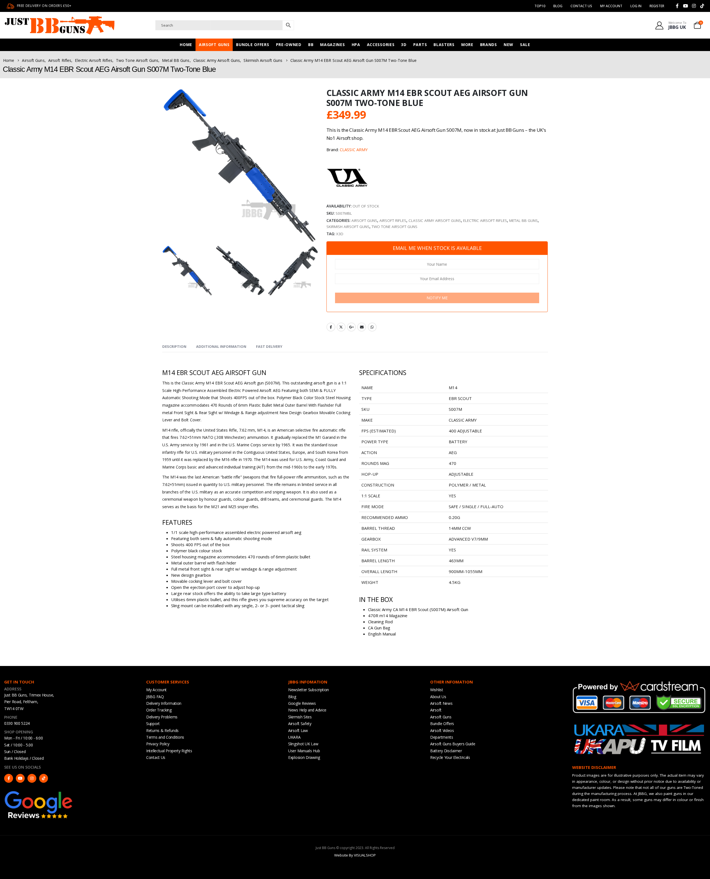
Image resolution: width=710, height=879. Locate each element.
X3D (339, 233)
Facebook (330, 327)
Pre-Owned (288, 44)
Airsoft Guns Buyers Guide (452, 743)
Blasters (444, 44)
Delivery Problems (162, 717)
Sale (525, 44)
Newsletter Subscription (308, 689)
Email (361, 327)
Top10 (539, 6)
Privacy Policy (157, 743)
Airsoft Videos (442, 730)
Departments (441, 737)
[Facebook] (677, 5)
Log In (635, 6)
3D (403, 44)
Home (186, 44)
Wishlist (436, 689)
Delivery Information (163, 703)
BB (310, 44)
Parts (420, 44)
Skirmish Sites (300, 717)
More (467, 44)
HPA (356, 44)
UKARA (294, 737)
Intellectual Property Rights (169, 750)
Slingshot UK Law (303, 743)
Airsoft (436, 710)
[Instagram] (694, 5)
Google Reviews (302, 703)
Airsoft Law (298, 730)
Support (153, 723)
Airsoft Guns (214, 44)
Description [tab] (174, 346)
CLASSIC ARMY (354, 149)
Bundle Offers (252, 44)
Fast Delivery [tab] (269, 346)
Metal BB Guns (523, 220)
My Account (156, 689)
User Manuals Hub (304, 750)
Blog (557, 6)
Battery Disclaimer (446, 750)
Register (657, 6)
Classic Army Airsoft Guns (435, 220)
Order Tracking (159, 710)
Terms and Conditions (165, 737)
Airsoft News (441, 703)
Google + (351, 327)
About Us (438, 696)
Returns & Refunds (162, 730)
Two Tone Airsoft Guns (394, 226)
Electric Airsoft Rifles (485, 220)
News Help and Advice (307, 710)
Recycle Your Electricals (450, 757)
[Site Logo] (59, 25)
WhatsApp (372, 327)
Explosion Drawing (304, 757)
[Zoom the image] (38, 792)
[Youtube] (685, 5)
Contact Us (581, 6)
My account (611, 6)
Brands (488, 44)
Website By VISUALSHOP (355, 855)
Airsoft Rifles (392, 220)
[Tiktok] (702, 5)
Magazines (332, 44)
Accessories (381, 44)
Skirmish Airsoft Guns (347, 226)
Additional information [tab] (221, 346)
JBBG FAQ (155, 696)
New (508, 44)
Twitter (341, 327)
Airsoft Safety (299, 723)
